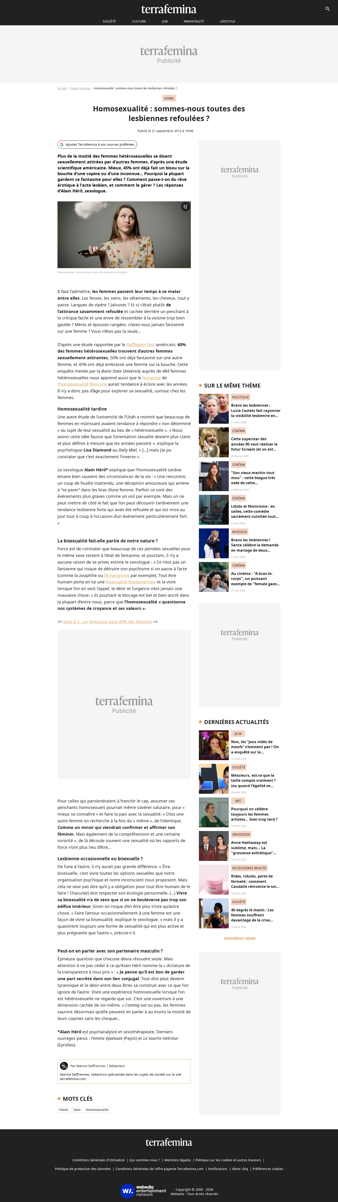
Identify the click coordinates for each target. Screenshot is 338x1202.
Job (165, 21)
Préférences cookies (268, 1169)
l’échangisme (116, 575)
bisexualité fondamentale (131, 582)
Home (63, 1109)
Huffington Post (140, 344)
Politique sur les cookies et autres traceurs (228, 1160)
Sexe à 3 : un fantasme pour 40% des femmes (107, 621)
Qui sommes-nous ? (144, 1160)
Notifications (217, 1169)
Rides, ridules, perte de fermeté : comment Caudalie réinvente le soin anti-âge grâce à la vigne (255, 884)
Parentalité (194, 21)
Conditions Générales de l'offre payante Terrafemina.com (159, 1169)
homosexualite (97, 1109)
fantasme (151, 377)
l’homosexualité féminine (82, 384)
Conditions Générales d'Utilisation (98, 1160)
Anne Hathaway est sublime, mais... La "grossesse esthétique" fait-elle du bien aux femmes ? (252, 853)
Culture (139, 21)
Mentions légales (177, 1160)
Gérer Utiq (240, 1169)
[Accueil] (168, 8)
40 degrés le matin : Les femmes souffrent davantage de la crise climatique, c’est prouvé (253, 917)
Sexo (76, 1109)
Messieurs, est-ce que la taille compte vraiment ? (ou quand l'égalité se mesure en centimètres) (253, 783)
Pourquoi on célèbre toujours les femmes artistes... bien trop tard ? (254, 814)
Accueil (62, 88)
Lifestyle (227, 21)
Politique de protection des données (83, 1169)
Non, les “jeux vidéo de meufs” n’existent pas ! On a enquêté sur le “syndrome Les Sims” (255, 749)
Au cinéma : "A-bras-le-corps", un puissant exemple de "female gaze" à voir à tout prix (254, 581)
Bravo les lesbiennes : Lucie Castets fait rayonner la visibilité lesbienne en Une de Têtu (256, 413)
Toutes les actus (80, 88)
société (109, 21)
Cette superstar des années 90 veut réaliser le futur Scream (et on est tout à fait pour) (254, 446)
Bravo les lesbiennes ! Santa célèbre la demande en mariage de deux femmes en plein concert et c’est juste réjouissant (254, 550)
